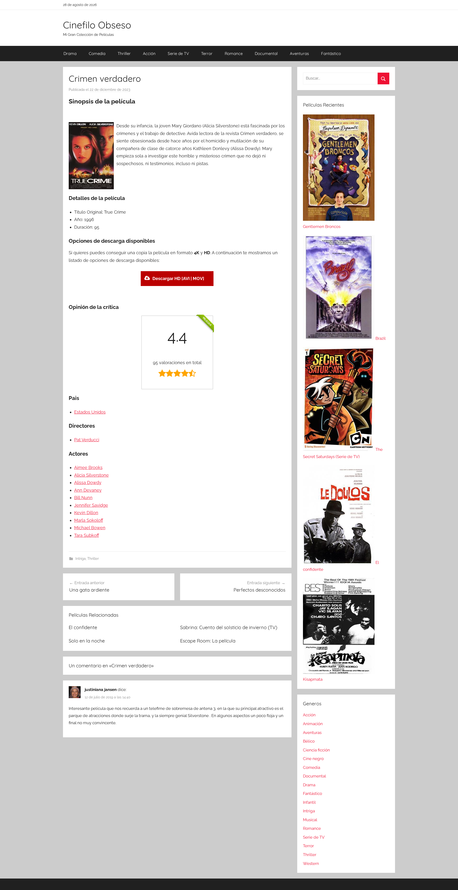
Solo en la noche (87, 641)
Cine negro (313, 758)
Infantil (309, 802)
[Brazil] (339, 338)
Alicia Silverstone (91, 475)
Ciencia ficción (316, 750)
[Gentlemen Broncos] (339, 219)
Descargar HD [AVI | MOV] (178, 278)
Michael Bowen (89, 527)
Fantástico (331, 53)
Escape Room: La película (207, 641)
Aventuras (299, 53)
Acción (149, 53)
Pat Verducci (86, 439)
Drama (70, 53)
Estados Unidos (90, 412)
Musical (310, 819)
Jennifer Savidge (91, 505)
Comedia (97, 53)
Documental (266, 53)
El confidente (83, 627)
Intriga (80, 558)
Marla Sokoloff (88, 520)
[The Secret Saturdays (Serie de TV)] (339, 449)
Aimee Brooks (88, 467)
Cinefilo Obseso (97, 25)
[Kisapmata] (339, 672)
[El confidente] (339, 562)
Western (311, 863)
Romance (234, 53)
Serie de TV (178, 53)
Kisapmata (313, 679)
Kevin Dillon (86, 512)
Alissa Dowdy (87, 482)
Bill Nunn (83, 497)
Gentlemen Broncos (321, 226)
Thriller (124, 53)
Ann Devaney (88, 490)
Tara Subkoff (86, 535)
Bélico (309, 741)
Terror (207, 53)
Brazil (380, 338)
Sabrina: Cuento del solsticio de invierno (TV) (228, 627)
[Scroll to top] (449, 881)
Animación (313, 723)
